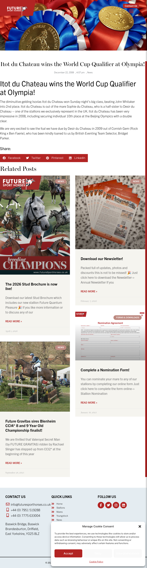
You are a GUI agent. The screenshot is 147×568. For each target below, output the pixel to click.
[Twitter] (108, 505)
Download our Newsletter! (102, 258)
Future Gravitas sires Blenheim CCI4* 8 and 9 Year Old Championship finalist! (30, 425)
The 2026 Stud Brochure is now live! (31, 286)
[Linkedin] (123, 505)
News (90, 72)
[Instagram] (116, 505)
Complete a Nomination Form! (105, 369)
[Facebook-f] (101, 505)
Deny (98, 553)
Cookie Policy (96, 561)
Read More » (13, 321)
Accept (68, 553)
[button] (140, 526)
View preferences (127, 553)
